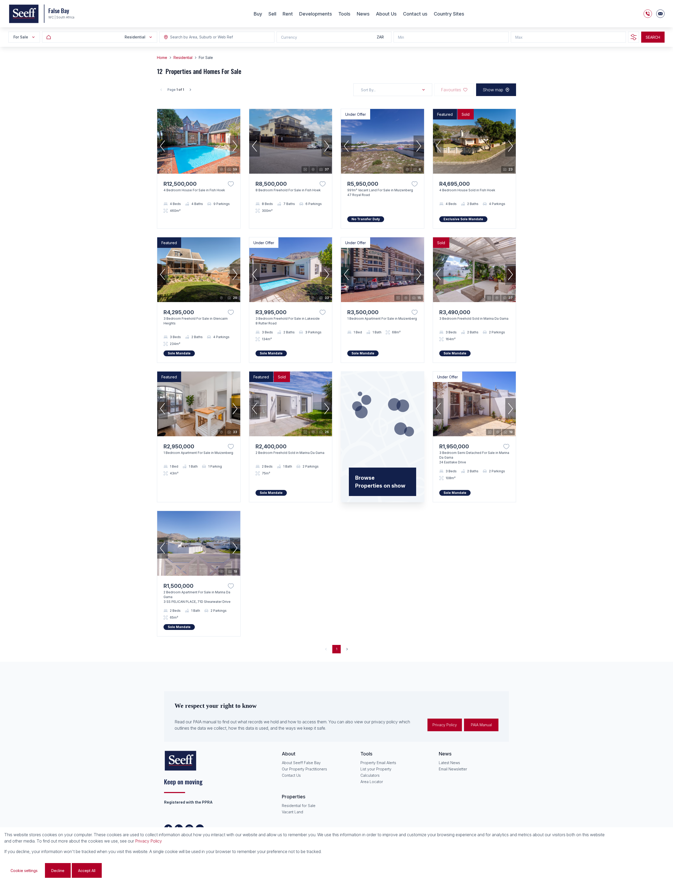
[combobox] (198, 37)
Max (519, 37)
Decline (57, 870)
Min (401, 37)
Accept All (86, 870)
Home (162, 57)
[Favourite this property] (231, 184)
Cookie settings (24, 870)
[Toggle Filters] (633, 37)
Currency (289, 37)
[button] (162, 146)
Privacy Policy (444, 725)
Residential (183, 57)
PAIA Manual (481, 725)
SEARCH (653, 37)
